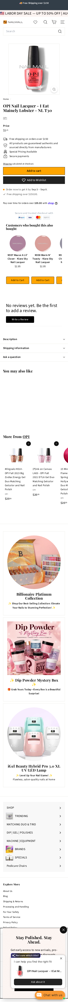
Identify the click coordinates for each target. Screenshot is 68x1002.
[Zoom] (54, 89)
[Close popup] (62, 958)
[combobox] (34, 31)
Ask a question (11, 357)
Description (10, 339)
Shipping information (16, 348)
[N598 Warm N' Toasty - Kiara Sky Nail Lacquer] (42, 243)
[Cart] (54, 22)
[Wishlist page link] (37, 22)
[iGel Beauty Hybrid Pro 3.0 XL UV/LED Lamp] (34, 734)
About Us (7, 891)
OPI (5, 118)
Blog (5, 896)
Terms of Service (11, 917)
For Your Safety (11, 912)
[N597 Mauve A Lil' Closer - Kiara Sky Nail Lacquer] (17, 243)
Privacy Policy (10, 922)
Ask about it (38, 982)
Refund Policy (10, 927)
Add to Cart (17, 280)
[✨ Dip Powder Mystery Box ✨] (34, 648)
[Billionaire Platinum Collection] (34, 562)
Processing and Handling (16, 906)
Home (6, 99)
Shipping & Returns (13, 901)
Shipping (7, 163)
